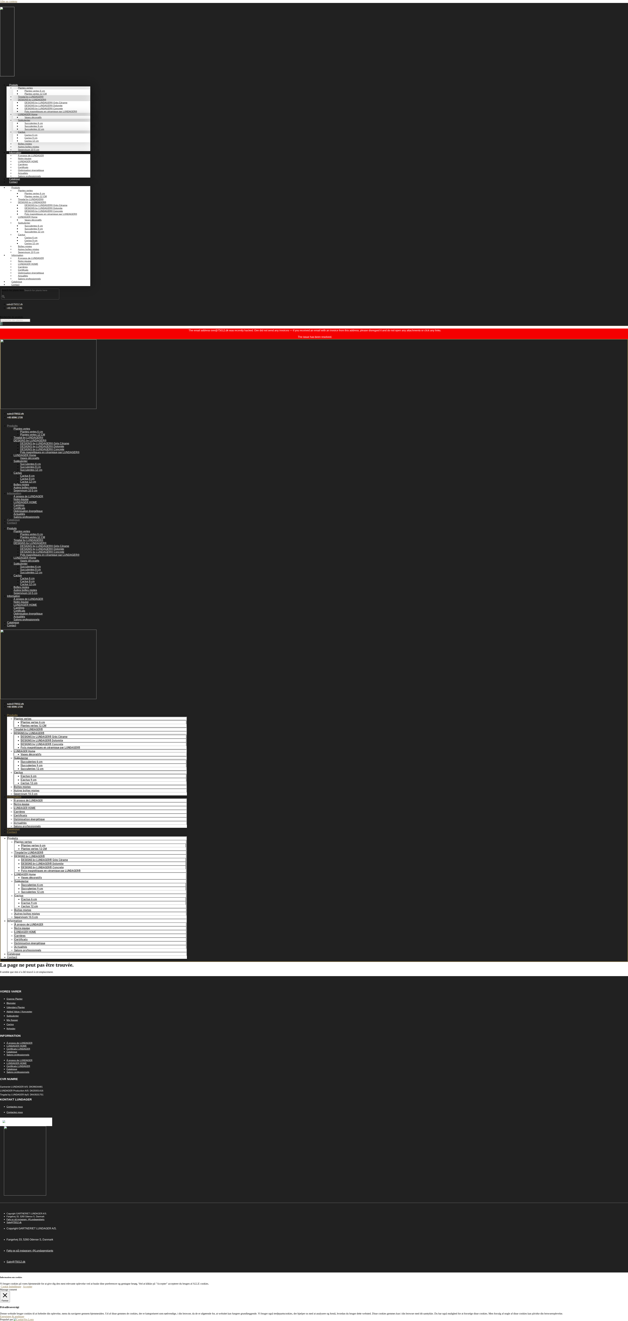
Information (14, 493)
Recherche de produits (11, 317)
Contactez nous (15, 1106)
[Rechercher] (1, 323)
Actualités (19, 514)
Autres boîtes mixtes (25, 487)
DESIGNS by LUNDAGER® (30, 440)
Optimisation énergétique (28, 511)
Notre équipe (21, 499)
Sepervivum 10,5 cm (28, 149)
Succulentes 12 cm (34, 129)
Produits (12, 425)
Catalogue (14, 179)
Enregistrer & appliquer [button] (12, 1316)
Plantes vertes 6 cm (31, 431)
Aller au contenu (8, 1)
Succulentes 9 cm (30, 467)
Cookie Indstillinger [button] (11, 1286)
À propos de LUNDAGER (28, 496)
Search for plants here (12, 290)
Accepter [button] (27, 1286)
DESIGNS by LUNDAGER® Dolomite (42, 446)
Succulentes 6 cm (30, 464)
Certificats (19, 508)
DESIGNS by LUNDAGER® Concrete (42, 449)
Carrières (19, 505)
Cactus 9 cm (27, 478)
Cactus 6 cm (27, 475)
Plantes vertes (22, 428)
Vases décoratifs (29, 458)
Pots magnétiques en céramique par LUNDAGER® (51, 111)
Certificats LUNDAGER (18, 1049)
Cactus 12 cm (28, 481)
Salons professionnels (29, 176)
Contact (13, 182)
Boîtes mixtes (21, 484)
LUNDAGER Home (25, 455)
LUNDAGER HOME (25, 502)
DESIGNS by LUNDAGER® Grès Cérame (44, 443)
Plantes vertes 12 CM (32, 434)
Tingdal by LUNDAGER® (28, 437)
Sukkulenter (20, 461)
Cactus (18, 472)
